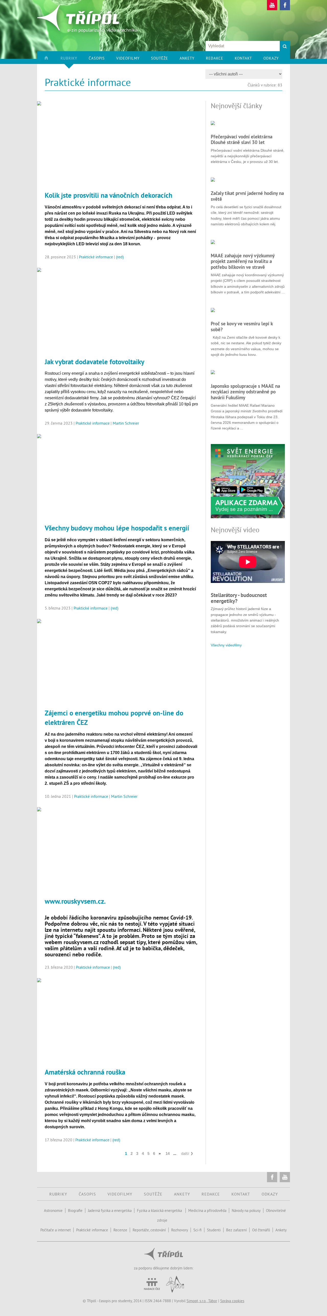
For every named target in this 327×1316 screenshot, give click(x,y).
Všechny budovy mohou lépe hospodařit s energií (117, 528)
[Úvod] (52, 60)
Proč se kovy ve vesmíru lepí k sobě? (242, 326)
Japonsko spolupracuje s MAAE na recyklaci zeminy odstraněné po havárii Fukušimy (245, 392)
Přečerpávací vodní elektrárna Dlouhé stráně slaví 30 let (241, 139)
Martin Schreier (126, 423)
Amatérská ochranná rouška (85, 1072)
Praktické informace (96, 256)
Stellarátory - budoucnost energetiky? (239, 598)
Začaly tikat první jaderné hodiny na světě (247, 196)
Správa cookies (232, 1300)
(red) (120, 256)
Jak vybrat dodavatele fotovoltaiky (94, 361)
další (185, 1153)
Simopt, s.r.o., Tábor (201, 1300)
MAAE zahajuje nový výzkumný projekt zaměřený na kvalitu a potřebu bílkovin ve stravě (242, 261)
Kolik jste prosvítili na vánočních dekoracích (108, 195)
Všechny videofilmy (226, 645)
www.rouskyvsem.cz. (75, 901)
